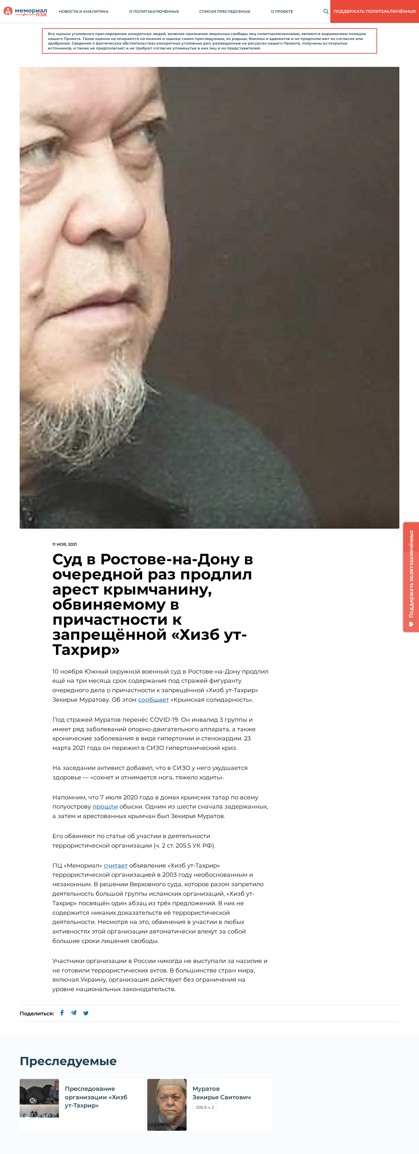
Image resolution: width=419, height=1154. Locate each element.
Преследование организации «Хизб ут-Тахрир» (96, 1097)
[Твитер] (86, 1013)
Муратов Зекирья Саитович (221, 1093)
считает (116, 865)
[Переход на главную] (25, 11)
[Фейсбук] (62, 1013)
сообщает (153, 699)
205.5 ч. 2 (207, 1108)
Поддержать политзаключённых (375, 11)
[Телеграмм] (73, 1013)
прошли (105, 806)
